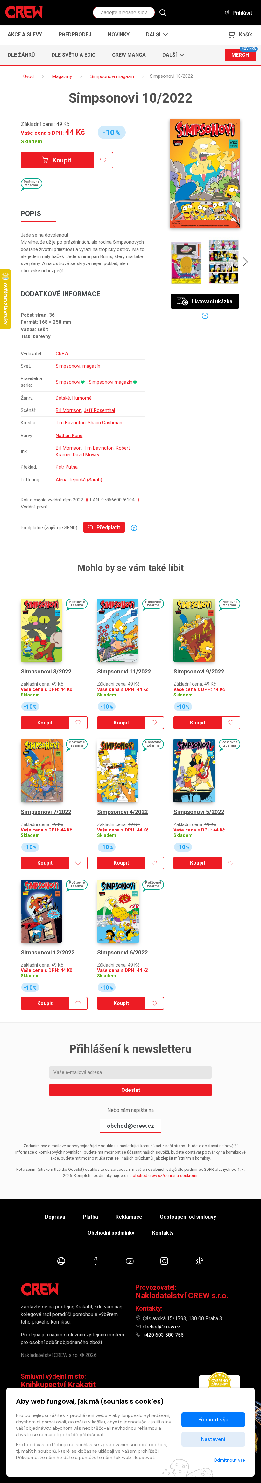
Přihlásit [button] (241, 13)
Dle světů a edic (73, 55)
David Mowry (86, 454)
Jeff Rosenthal (99, 410)
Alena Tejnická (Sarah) (79, 480)
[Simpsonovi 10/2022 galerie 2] (224, 261)
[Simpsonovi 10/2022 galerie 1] (186, 261)
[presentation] (245, 263)
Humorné (82, 398)
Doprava (55, 1217)
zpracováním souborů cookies (133, 1445)
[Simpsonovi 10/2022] (205, 173)
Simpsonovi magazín (110, 382)
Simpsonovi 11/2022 (124, 671)
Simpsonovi (68, 382)
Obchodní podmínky (111, 1233)
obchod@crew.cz (130, 1125)
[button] (155, 35)
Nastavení (213, 1439)
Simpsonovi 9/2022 (198, 671)
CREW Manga (129, 55)
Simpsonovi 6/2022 (122, 952)
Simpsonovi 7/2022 (46, 812)
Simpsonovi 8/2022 (46, 671)
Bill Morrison (68, 410)
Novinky (119, 35)
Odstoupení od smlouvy (188, 1217)
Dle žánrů (21, 55)
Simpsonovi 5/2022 (198, 812)
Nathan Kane (69, 435)
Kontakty (162, 1233)
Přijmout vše (213, 1419)
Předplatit (107, 527)
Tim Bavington (71, 423)
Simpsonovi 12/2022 (47, 952)
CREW (62, 353)
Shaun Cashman (105, 423)
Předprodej (75, 35)
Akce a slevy (25, 35)
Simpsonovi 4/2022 (122, 812)
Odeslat (130, 1090)
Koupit (61, 160)
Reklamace (129, 1217)
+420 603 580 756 (163, 1335)
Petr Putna (67, 467)
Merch (243, 53)
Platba (90, 1217)
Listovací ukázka (212, 302)
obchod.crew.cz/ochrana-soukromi (165, 1175)
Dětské (63, 398)
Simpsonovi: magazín (78, 366)
